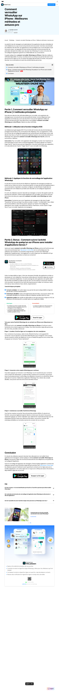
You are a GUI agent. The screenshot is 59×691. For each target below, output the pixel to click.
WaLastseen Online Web (27, 250)
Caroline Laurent (14, 29)
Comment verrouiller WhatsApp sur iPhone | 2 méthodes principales (26, 67)
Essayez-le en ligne (37, 476)
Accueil (6, 40)
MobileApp (11, 40)
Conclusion (11, 73)
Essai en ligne (37, 317)
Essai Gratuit (51, 4)
